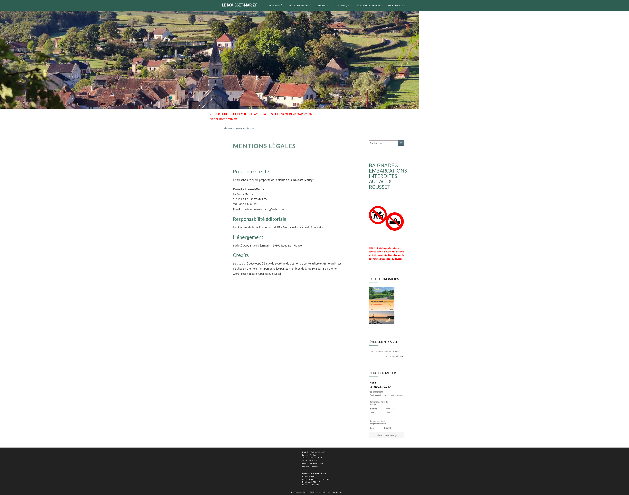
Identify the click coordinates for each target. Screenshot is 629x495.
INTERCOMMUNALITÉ (299, 5)
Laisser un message (386, 435)
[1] (3, 106)
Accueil (231, 128)
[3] (9, 106)
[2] (6, 106)
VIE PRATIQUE (343, 5)
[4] (12, 106)
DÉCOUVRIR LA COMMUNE (369, 5)
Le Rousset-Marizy (239, 5)
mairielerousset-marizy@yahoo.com (389, 395)
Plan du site (337, 492)
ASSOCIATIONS (322, 5)
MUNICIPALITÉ (275, 5)
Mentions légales (323, 492)
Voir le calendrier (393, 356)
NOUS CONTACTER (396, 5)
